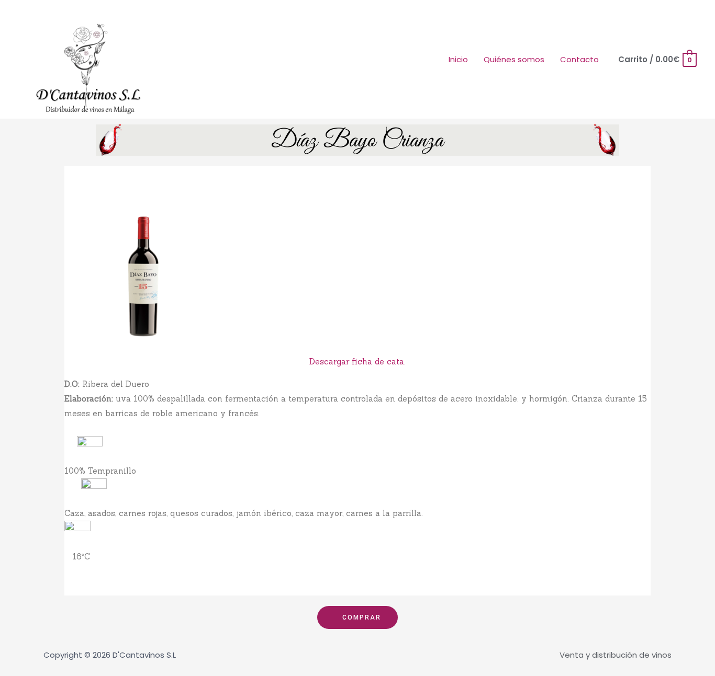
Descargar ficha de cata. (357, 361)
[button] (357, 617)
